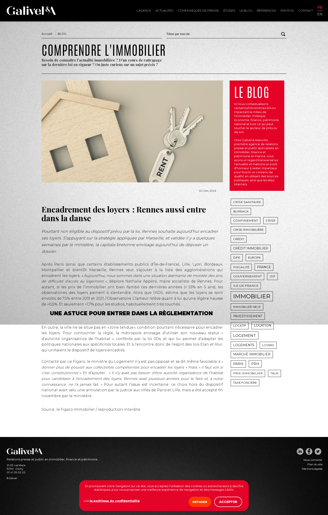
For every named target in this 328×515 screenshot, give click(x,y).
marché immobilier (251, 354)
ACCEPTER (228, 502)
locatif (239, 325)
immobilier (251, 296)
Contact (305, 10)
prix (255, 364)
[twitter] (318, 451)
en (319, 14)
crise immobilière (248, 229)
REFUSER (200, 502)
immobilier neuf (247, 307)
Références (266, 10)
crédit (238, 239)
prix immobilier (248, 373)
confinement (245, 220)
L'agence (144, 10)
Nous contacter (312, 459)
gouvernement (247, 276)
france (264, 267)
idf (272, 276)
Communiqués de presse (198, 10)
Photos (287, 10)
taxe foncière (245, 382)
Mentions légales (312, 468)
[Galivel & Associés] (31, 14)
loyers (268, 345)
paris (238, 364)
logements (243, 345)
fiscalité (241, 267)
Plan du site (314, 464)
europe (254, 257)
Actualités (164, 10)
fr (320, 8)
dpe (236, 257)
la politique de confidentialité (115, 501)
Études (229, 10)
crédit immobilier (250, 248)
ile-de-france (245, 285)
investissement (247, 316)
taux (274, 373)
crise (270, 220)
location (262, 325)
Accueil (47, 33)
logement (244, 335)
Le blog (246, 10)
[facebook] (309, 451)
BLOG (62, 33)
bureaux (241, 211)
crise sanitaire (247, 202)
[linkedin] (300, 451)
